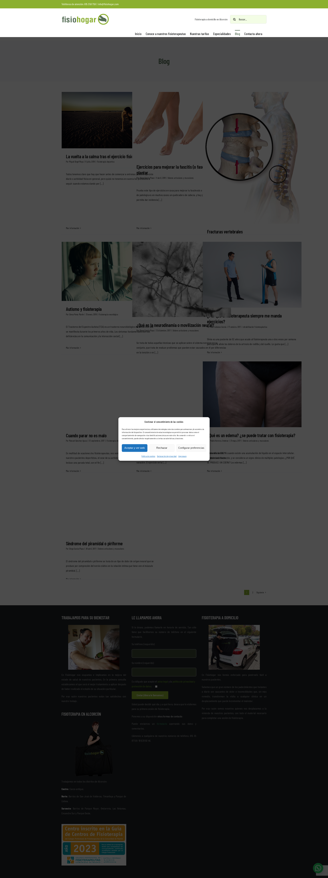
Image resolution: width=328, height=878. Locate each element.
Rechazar (161, 448)
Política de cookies (148, 456)
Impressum (182, 456)
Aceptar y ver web (134, 448)
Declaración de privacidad (167, 456)
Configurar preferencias (191, 448)
